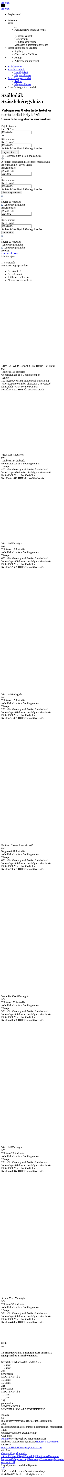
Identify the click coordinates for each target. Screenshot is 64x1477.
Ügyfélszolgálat (17, 1438)
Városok (14, 1456)
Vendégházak (21, 72)
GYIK (28, 1438)
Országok (6, 1453)
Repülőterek (24, 1456)
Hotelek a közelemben (47, 1441)
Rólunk (5, 1438)
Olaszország (33, 1459)
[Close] (2, 1346)
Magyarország (19, 1459)
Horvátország (47, 1459)
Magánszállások (22, 75)
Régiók (35, 1456)
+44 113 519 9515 (10, 1447)
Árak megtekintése (12, 192)
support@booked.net (31, 1447)
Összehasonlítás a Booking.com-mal (23, 155)
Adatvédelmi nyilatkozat (23, 1441)
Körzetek (43, 1456)
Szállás (18, 81)
